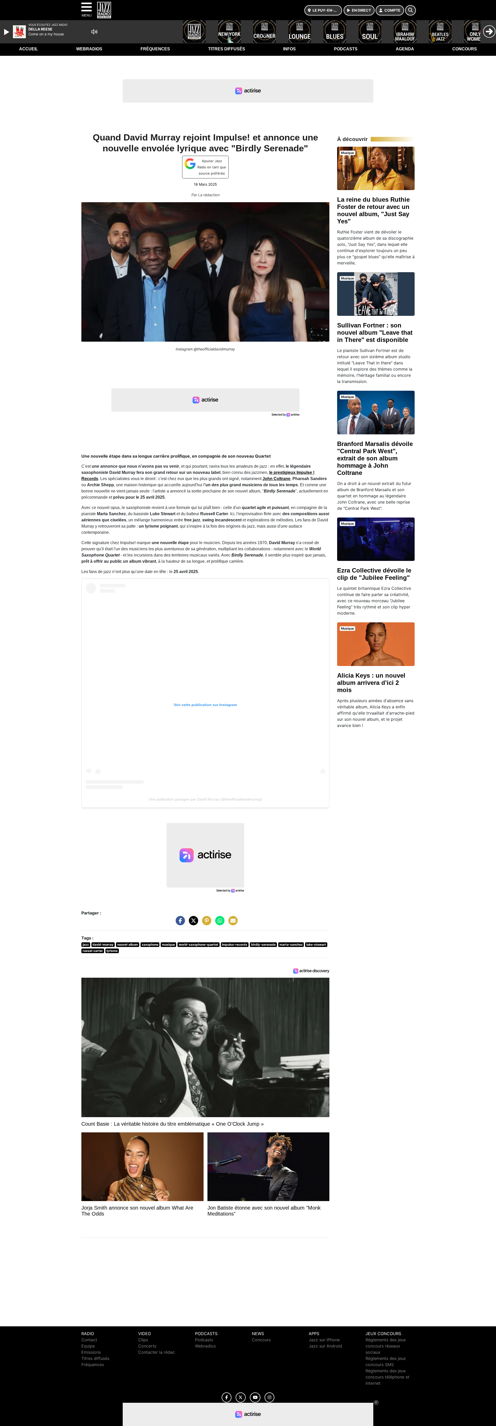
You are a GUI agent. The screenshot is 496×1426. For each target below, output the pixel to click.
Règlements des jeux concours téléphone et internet (387, 1377)
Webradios (89, 49)
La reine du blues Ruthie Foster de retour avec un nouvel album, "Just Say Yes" (373, 210)
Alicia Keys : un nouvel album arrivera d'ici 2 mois (371, 682)
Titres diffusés (226, 49)
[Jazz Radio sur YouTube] (255, 1397)
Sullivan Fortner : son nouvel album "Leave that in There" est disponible (375, 332)
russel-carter (93, 951)
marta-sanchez (291, 944)
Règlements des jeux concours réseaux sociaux (386, 1346)
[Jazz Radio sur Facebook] (226, 1397)
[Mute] (94, 32)
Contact (89, 1339)
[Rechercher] (410, 10)
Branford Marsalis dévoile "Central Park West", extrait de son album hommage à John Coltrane (375, 458)
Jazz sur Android (325, 1346)
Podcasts (346, 49)
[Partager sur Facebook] (179, 923)
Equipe (88, 1346)
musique (168, 944)
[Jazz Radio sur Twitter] (241, 1397)
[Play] (7, 32)
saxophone (150, 944)
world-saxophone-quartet (198, 944)
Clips (143, 1339)
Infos (289, 49)
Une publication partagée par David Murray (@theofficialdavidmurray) (205, 799)
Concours (464, 49)
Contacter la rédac (156, 1352)
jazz (86, 944)
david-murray (102, 944)
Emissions (91, 1352)
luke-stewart (316, 944)
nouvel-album (127, 944)
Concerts (147, 1346)
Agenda (405, 49)
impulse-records (234, 944)
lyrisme (112, 951)
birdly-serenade (263, 944)
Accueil (28, 49)
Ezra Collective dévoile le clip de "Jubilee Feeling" (374, 574)
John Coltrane (276, 478)
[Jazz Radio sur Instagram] (269, 1397)
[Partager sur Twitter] (192, 923)
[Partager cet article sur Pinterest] (205, 923)
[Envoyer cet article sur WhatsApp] (218, 923)
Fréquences (155, 49)
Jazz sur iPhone (324, 1339)
